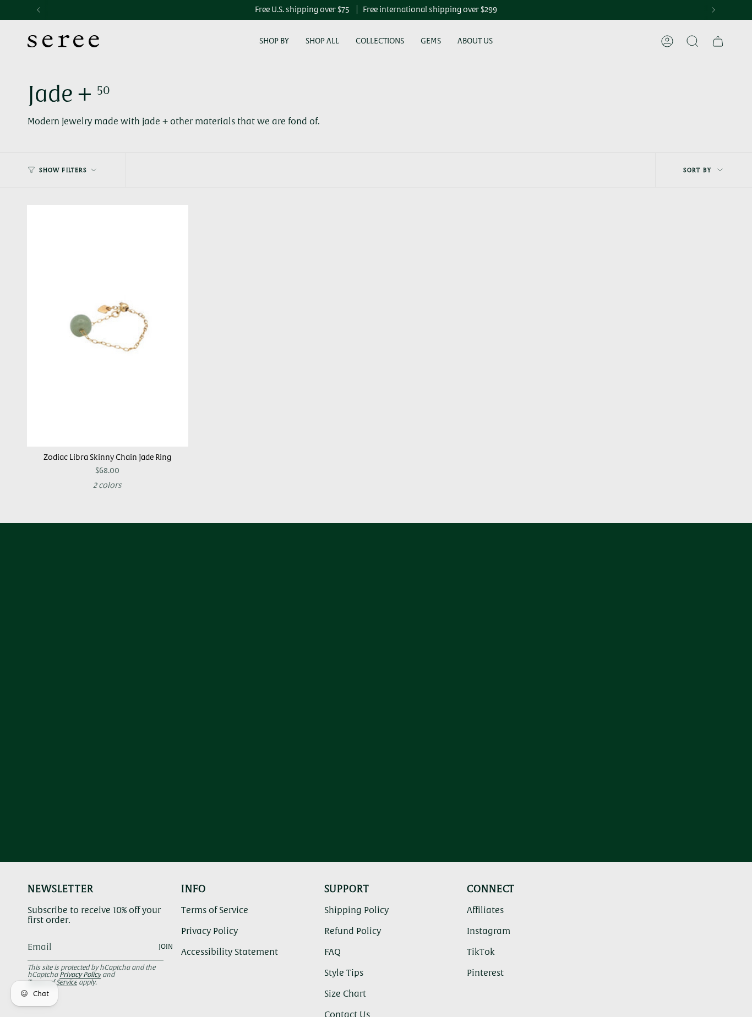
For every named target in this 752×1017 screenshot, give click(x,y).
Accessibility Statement (229, 951)
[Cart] (718, 41)
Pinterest (485, 972)
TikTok (481, 951)
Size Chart (345, 993)
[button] (274, 41)
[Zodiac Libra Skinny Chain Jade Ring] (107, 326)
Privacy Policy (80, 974)
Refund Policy (352, 931)
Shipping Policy (356, 910)
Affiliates (485, 910)
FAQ (332, 951)
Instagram (488, 931)
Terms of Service (214, 910)
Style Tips (343, 972)
